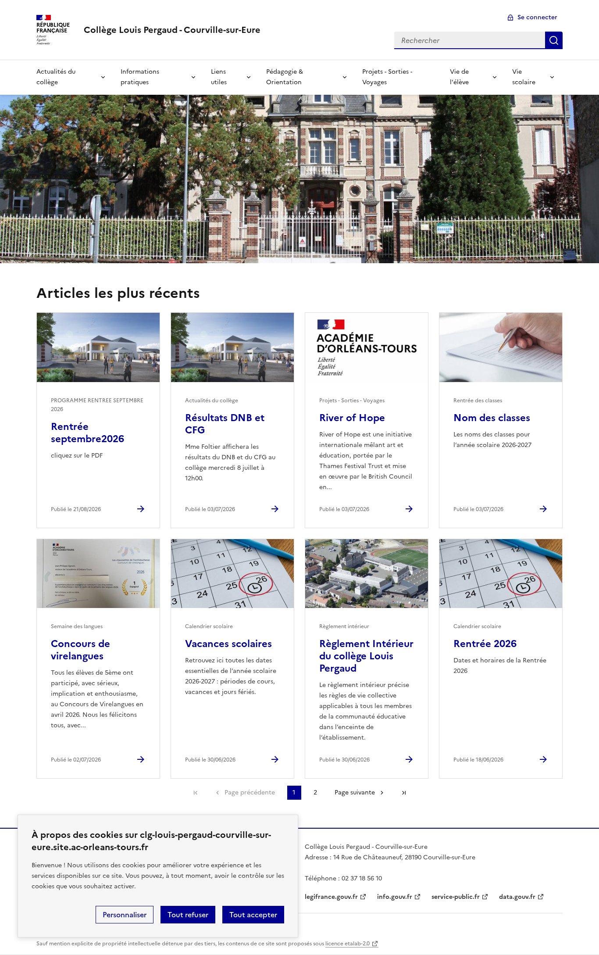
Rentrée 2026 (485, 644)
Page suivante (355, 792)
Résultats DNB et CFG (224, 424)
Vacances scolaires (228, 644)
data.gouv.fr (517, 896)
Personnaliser (124, 914)
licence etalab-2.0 (347, 944)
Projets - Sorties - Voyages (387, 77)
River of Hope (352, 418)
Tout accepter (253, 914)
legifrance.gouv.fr (331, 896)
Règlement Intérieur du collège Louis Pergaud (366, 656)
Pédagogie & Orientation (284, 77)
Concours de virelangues (80, 650)
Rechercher (554, 40)
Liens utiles (219, 77)
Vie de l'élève (459, 77)
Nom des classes (491, 418)
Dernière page (404, 793)
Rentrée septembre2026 (87, 432)
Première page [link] (196, 793)
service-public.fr (455, 896)
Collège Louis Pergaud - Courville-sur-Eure (172, 29)
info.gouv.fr (394, 896)
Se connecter (537, 17)
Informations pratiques (140, 77)
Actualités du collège (55, 77)
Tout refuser (188, 914)
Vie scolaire (523, 77)
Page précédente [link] (250, 792)
